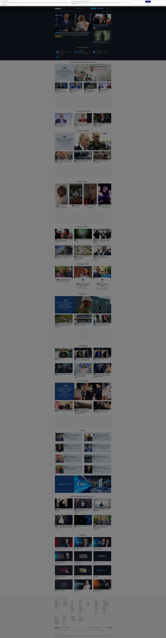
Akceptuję (148, 1)
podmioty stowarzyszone (14, 2)
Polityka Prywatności (4, 4)
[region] (83, 3)
